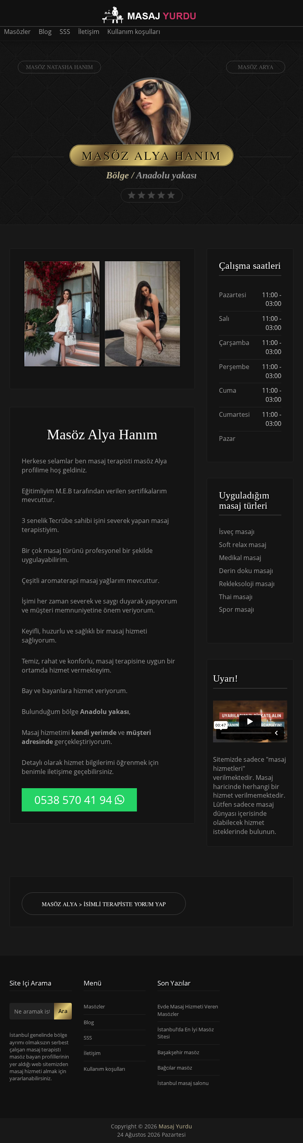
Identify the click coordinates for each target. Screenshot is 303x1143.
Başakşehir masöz (178, 1052)
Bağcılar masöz (174, 1067)
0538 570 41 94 (73, 799)
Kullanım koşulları (133, 31)
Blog (45, 31)
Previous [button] (22, 315)
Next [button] (183, 315)
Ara (62, 1011)
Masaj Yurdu (175, 1126)
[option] (62, 314)
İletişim (88, 31)
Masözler (17, 31)
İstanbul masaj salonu (183, 1083)
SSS (65, 31)
